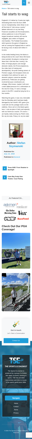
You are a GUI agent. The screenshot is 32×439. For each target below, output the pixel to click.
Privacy (16, 413)
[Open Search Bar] (24, 2)
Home (4, 8)
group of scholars (21, 373)
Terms (16, 410)
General (17, 157)
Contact (16, 406)
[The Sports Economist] (6, 2)
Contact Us (16, 340)
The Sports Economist (15, 430)
